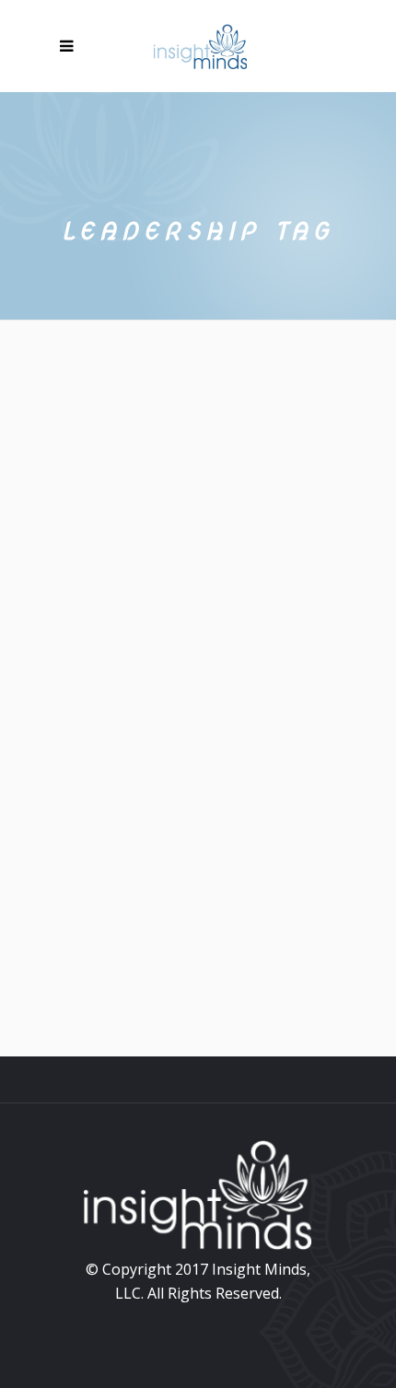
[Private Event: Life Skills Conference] (198, 517)
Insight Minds (265, 736)
